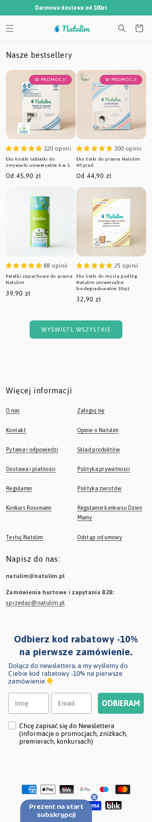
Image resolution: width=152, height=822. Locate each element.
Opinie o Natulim (98, 430)
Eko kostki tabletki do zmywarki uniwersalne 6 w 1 (38, 162)
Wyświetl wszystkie (76, 329)
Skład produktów (98, 449)
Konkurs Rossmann (29, 508)
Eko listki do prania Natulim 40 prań (108, 162)
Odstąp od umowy (99, 537)
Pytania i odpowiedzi (32, 449)
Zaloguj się (91, 410)
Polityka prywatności (103, 469)
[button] (9, 28)
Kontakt (16, 430)
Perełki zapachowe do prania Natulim (39, 279)
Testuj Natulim (24, 537)
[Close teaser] (94, 797)
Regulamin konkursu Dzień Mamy (110, 513)
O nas (13, 410)
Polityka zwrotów (99, 488)
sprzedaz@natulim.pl (35, 602)
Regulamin (19, 488)
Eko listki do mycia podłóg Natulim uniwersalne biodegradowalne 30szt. (107, 282)
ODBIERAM (121, 703)
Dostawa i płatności (31, 469)
